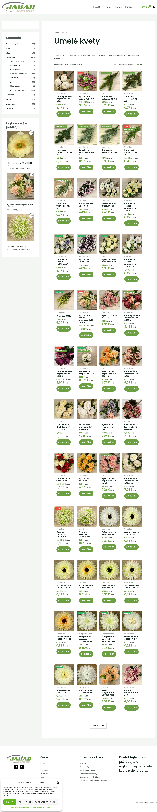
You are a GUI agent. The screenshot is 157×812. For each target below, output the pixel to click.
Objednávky (84, 767)
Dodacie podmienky (87, 770)
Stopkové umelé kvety (18, 73)
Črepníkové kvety (17, 61)
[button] (58, 782)
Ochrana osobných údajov (89, 777)
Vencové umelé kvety (18, 90)
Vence (8, 99)
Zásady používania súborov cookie (21, 807)
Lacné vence (11, 104)
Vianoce (9, 53)
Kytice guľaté (15, 69)
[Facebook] (16, 767)
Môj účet (83, 763)
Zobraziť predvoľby (46, 802)
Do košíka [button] (63, 114)
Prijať (9, 802)
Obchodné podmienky (88, 774)
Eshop (42, 763)
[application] (102, 7)
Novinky (9, 108)
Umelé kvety (11, 57)
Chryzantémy (15, 86)
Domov (57, 32)
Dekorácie (10, 95)
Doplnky (13, 82)
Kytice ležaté (15, 65)
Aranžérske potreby (14, 44)
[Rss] (22, 767)
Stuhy (8, 48)
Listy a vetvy (15, 78)
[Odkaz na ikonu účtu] (154, 7)
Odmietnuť (25, 802)
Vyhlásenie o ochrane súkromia (41, 807)
